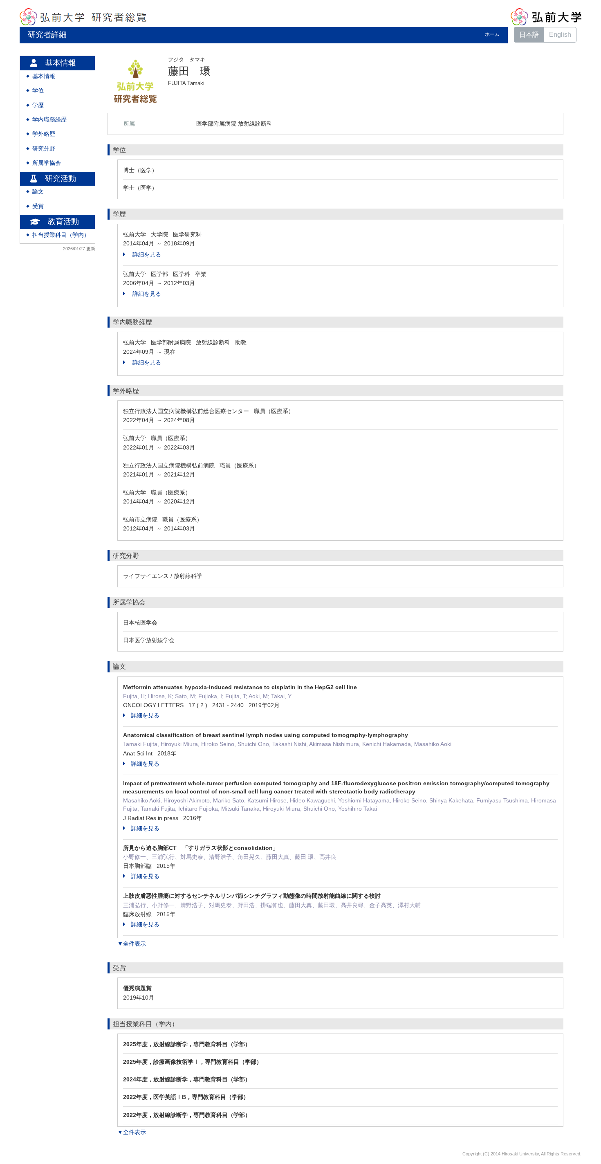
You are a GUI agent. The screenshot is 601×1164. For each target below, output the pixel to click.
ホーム (492, 34)
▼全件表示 (131, 943)
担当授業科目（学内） (61, 235)
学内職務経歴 (49, 120)
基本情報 (43, 76)
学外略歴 (43, 134)
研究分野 (43, 149)
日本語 (529, 34)
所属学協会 (46, 163)
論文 (38, 192)
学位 (38, 91)
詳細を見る (146, 254)
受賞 (38, 206)
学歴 (38, 105)
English (560, 34)
